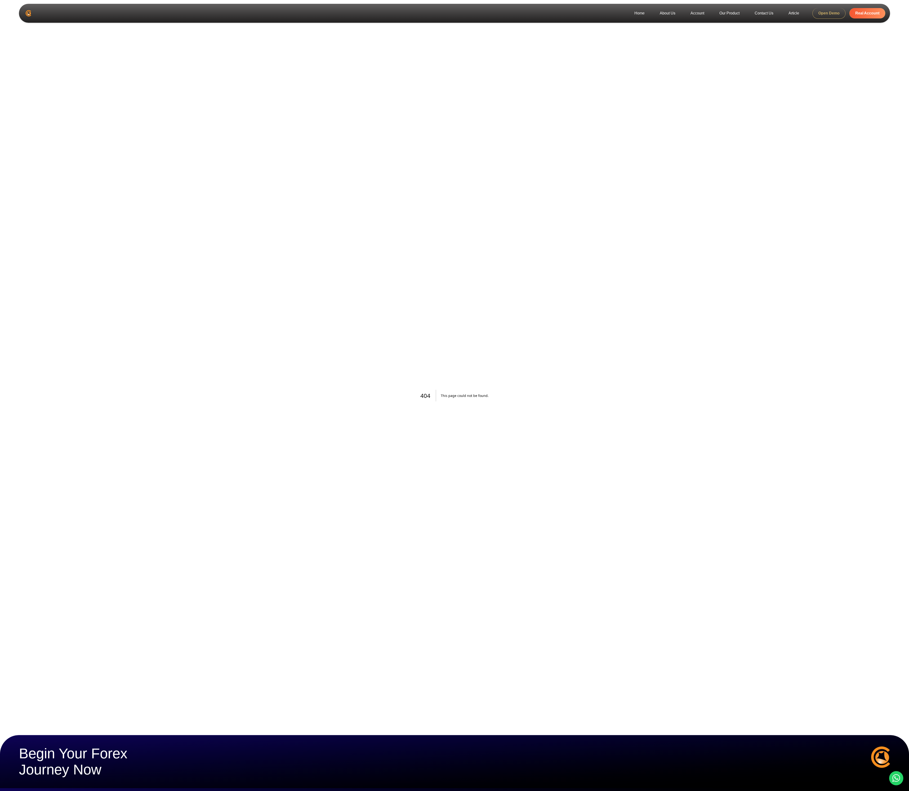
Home (639, 13)
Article (794, 13)
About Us (667, 13)
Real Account (867, 13)
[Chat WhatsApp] (896, 778)
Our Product (729, 13)
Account (697, 13)
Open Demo (829, 13)
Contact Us (764, 13)
